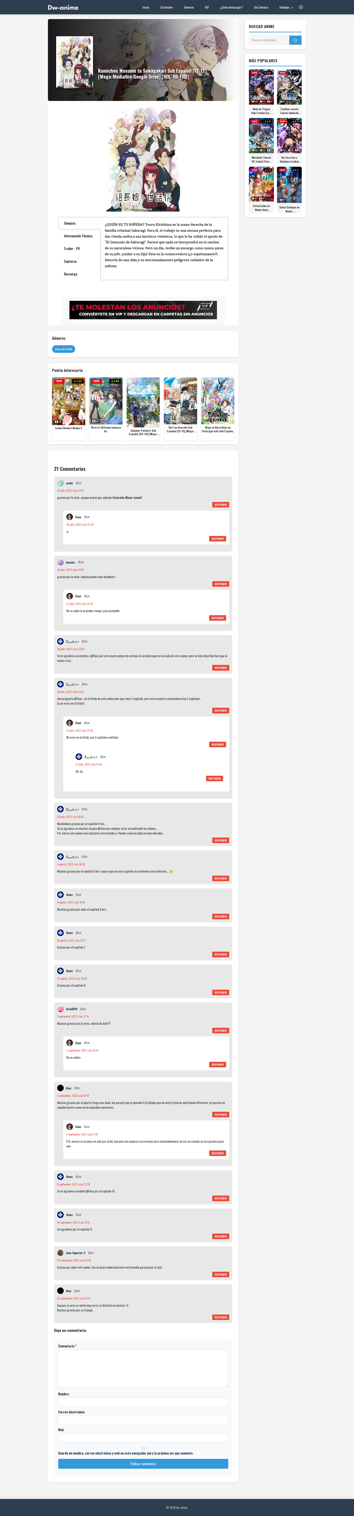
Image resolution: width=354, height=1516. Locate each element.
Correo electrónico (71, 1412)
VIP (207, 7)
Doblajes (284, 7)
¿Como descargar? (231, 7)
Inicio (146, 7)
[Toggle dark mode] (301, 7)
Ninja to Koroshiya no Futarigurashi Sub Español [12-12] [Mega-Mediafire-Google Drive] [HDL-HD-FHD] (218, 429)
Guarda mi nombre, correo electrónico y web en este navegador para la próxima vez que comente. (125, 1453)
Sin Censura (261, 7)
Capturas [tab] (70, 261)
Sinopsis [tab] (70, 223)
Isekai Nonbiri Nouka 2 (68, 428)
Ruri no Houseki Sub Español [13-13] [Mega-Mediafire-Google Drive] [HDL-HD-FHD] (180, 429)
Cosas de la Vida (63, 349)
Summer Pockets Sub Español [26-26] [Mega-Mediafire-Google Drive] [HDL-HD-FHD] (143, 432)
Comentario (67, 1346)
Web (61, 1429)
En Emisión (166, 7)
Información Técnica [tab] (78, 235)
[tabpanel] (164, 247)
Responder (221, 504)
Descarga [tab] (70, 274)
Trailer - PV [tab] (72, 248)
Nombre (63, 1393)
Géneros (189, 7)
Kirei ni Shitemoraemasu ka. (106, 429)
